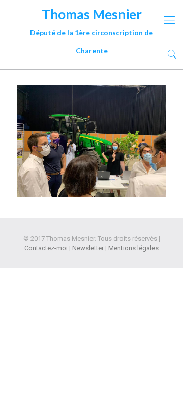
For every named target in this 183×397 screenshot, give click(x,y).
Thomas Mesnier (91, 15)
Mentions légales (133, 248)
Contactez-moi (46, 248)
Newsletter (88, 248)
